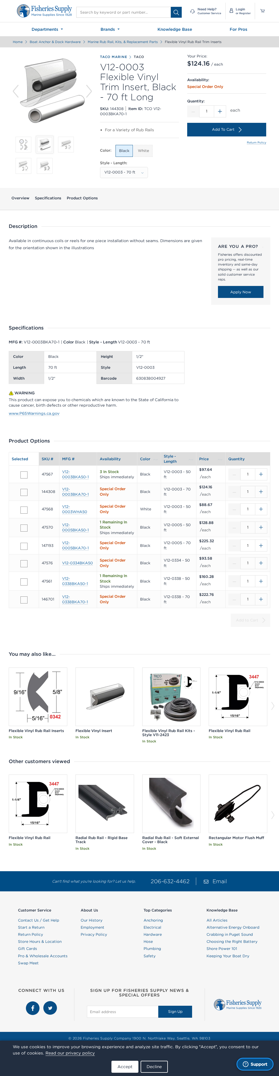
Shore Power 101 (222, 948)
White (143, 150)
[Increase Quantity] (220, 111)
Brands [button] (108, 29)
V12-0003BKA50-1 (75, 474)
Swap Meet (28, 963)
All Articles (217, 920)
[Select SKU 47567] (24, 474)
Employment (92, 927)
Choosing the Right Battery (232, 941)
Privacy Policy (94, 934)
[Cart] (260, 11)
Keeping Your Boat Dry (228, 955)
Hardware (153, 934)
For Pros (238, 29)
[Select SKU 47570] (24, 528)
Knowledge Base (174, 29)
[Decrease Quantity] (193, 111)
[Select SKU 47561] (24, 582)
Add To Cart (223, 129)
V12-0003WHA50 (74, 509)
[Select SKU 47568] (24, 510)
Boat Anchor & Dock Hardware (55, 42)
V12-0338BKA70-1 (75, 599)
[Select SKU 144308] (24, 492)
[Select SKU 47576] (24, 563)
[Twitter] (50, 1003)
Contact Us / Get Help (38, 920)
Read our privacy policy (70, 1053)
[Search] (176, 12)
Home (18, 42)
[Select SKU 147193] (24, 546)
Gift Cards (27, 948)
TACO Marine (113, 57)
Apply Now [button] (240, 291)
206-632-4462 (170, 881)
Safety (150, 955)
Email (220, 881)
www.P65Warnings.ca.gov (34, 413)
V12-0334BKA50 (77, 562)
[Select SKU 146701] (24, 599)
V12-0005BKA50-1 (75, 527)
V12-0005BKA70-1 (75, 545)
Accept (124, 1066)
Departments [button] (46, 29)
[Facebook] (33, 1003)
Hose (148, 941)
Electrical (152, 927)
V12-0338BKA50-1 (75, 581)
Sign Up (175, 1011)
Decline (154, 1066)
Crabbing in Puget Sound (230, 934)
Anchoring (153, 920)
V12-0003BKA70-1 (75, 492)
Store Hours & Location (40, 941)
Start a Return (31, 927)
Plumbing (152, 948)
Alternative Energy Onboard (233, 927)
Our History (91, 920)
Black (124, 150)
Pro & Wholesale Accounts (43, 955)
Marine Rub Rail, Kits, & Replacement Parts (123, 42)
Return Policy (256, 142)
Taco (139, 57)
